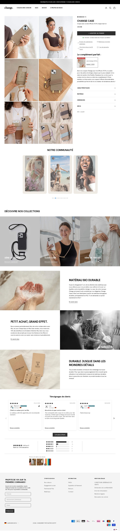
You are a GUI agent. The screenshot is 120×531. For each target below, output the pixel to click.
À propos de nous (56, 8)
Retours (70, 488)
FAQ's (70, 482)
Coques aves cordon (24, 8)
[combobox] (115, 529)
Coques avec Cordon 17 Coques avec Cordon (60, 2)
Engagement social (50, 485)
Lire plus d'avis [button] (60, 435)
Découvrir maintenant (11, 262)
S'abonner (9, 511)
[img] (14, 403)
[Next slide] (114, 418)
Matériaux (47, 492)
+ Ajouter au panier (96, 33)
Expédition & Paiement (75, 485)
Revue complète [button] (15, 428)
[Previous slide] (6, 418)
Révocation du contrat (101, 497)
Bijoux (44, 8)
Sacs (36, 8)
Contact (70, 492)
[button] (80, 16)
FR (116, 529)
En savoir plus (88, 262)
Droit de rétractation (100, 491)
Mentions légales (99, 494)
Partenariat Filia (49, 488)
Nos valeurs (47, 482)
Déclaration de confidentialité (103, 488)
